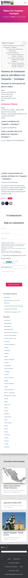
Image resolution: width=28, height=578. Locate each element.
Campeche (7, 341)
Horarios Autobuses (9, 383)
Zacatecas (6, 446)
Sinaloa (6, 425)
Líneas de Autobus (8, 389)
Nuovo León (7, 404)
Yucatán (6, 443)
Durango (6, 362)
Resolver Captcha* (6, 258)
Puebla (6, 410)
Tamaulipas (7, 434)
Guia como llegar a (9, 377)
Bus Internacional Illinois (10, 335)
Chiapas (6, 347)
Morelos (6, 398)
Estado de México (8, 368)
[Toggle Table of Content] (23, 43)
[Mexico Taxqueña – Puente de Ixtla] (14, 521)
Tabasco (6, 431)
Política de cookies (14, 570)
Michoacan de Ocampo (10, 395)
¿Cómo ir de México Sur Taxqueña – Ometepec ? (18, 55)
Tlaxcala (6, 437)
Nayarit (6, 401)
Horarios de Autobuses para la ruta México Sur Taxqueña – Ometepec (13, 46)
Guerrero (6, 374)
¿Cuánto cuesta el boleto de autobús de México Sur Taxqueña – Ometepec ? (18, 65)
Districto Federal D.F (9, 359)
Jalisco (6, 386)
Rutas (10, 198)
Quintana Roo (7, 416)
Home (9, 559)
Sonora (6, 428)
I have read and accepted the (15, 255)
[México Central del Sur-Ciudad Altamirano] (14, 475)
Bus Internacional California (11, 332)
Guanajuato (7, 297)
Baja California (7, 326)
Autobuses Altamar (13, 52)
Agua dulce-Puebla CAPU (10, 309)
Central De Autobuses (9, 344)
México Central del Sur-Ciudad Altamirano (12, 487)
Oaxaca (6, 407)
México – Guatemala (9, 392)
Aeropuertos (7, 320)
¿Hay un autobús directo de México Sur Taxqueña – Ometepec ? (18, 59)
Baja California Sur (8, 329)
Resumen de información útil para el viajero (16, 50)
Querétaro (6, 413)
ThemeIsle (20, 574)
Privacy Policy (22, 255)
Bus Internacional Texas (10, 338)
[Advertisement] (14, 32)
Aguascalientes (8, 323)
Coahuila (6, 353)
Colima (6, 356)
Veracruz (6, 440)
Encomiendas (7, 365)
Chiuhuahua (7, 350)
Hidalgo (6, 380)
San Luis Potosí (8, 422)
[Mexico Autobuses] (8, 3)
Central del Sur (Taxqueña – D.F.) (12, 312)
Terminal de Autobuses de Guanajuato (13, 306)
